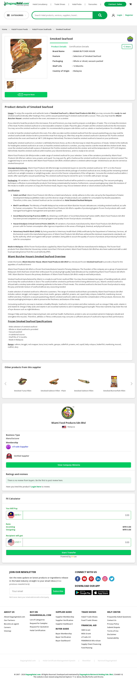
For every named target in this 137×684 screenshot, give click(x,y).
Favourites (93, 4)
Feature (56, 56)
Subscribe (58, 591)
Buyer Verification (63, 637)
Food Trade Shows (89, 620)
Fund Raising (86, 647)
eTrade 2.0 (85, 637)
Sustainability (113, 638)
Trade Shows (59, 4)
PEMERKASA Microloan (91, 640)
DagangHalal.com (28, 660)
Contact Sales (115, 4)
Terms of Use (112, 631)
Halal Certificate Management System (59, 660)
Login (119, 15)
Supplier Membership (65, 617)
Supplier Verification (64, 620)
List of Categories (37, 619)
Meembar (86, 660)
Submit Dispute (113, 627)
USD (16, 542)
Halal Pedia (76, 4)
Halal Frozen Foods (20, 29)
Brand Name (58, 51)
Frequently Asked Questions (119, 617)
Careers (7, 627)
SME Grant (85, 630)
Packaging (58, 61)
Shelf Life (57, 66)
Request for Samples (38, 623)
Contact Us (111, 620)
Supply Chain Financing (91, 644)
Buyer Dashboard (63, 640)
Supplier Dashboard (64, 624)
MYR (17, 514)
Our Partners (9, 620)
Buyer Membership (64, 633)
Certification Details (79, 46)
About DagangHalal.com (14, 617)
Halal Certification (37, 630)
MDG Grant (86, 633)
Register (129, 15)
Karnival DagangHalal (107, 660)
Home (4, 29)
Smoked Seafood (63, 29)
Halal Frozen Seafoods (42, 29)
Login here (36, 486)
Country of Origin (61, 71)
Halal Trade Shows (89, 617)
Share (128, 46)
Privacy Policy (113, 624)
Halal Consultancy (40, 4)
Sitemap (7, 631)
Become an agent (11, 624)
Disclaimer (111, 634)
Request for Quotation (39, 627)
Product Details (58, 46)
